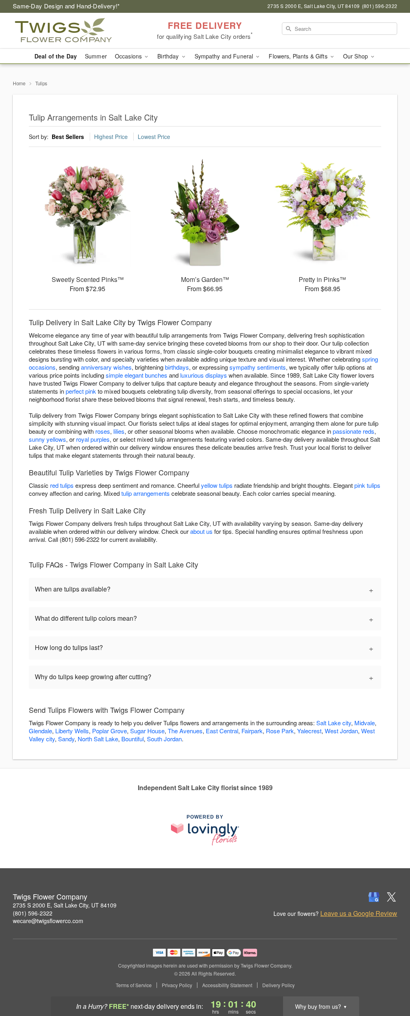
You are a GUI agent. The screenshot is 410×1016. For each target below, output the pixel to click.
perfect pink (81, 391)
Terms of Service (134, 985)
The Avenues (185, 730)
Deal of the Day (55, 56)
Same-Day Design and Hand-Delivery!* (66, 6)
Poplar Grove (109, 730)
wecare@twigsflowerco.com (48, 921)
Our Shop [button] (356, 56)
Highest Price (111, 137)
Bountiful (132, 738)
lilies (119, 431)
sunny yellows (47, 439)
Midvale (364, 722)
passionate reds (353, 431)
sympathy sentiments (257, 367)
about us (202, 531)
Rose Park (280, 730)
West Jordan (341, 730)
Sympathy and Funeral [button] (225, 56)
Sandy (66, 738)
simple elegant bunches (136, 375)
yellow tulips (217, 485)
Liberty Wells (72, 730)
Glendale (40, 730)
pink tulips (367, 485)
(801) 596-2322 (32, 913)
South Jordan (164, 738)
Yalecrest (309, 730)
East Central (222, 730)
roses (102, 431)
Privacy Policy (177, 985)
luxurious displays (203, 375)
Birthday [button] (168, 56)
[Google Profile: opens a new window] (374, 897)
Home (19, 83)
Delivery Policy (278, 985)
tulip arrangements (145, 493)
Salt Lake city (333, 722)
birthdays (177, 367)
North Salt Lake (98, 738)
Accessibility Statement (227, 985)
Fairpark (252, 730)
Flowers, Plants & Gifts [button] (299, 56)
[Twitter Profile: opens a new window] (391, 897)
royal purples (93, 439)
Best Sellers (68, 137)
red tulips (62, 485)
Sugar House (147, 730)
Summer (96, 56)
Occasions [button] (129, 56)
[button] (389, 982)
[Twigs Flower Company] (70, 31)
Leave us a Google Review (358, 913)
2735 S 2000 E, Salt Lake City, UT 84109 (65, 905)
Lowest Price (154, 137)
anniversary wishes (106, 367)
